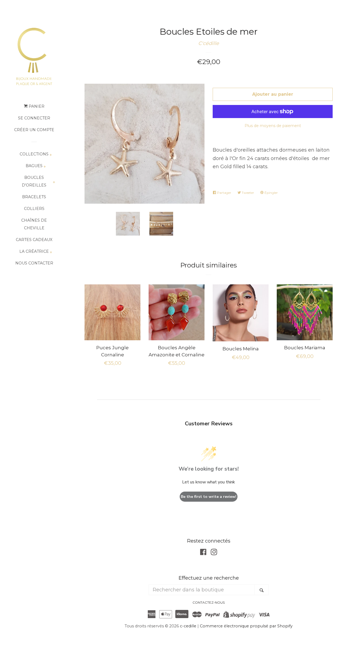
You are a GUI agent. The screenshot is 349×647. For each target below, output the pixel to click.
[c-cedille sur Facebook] (203, 553)
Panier (36, 106)
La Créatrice (34, 251)
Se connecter (34, 118)
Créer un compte (34, 129)
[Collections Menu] (51, 155)
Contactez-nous (208, 602)
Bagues (34, 165)
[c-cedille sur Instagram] (214, 553)
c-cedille (188, 626)
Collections (34, 154)
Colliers (34, 208)
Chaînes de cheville (34, 224)
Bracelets (34, 196)
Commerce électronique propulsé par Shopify (246, 626)
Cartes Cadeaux (34, 239)
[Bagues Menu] (45, 167)
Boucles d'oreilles (34, 181)
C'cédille (208, 43)
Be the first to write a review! (208, 496)
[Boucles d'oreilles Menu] (54, 182)
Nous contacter (34, 263)
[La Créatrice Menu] (51, 252)
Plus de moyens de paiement (273, 125)
